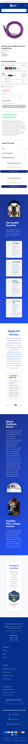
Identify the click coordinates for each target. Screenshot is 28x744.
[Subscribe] (21, 702)
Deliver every (8, 78)
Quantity (4, 93)
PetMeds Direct (8, 737)
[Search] (25, 10)
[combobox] (14, 10)
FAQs (5, 654)
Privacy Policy (7, 672)
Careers (5, 657)
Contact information (8, 740)
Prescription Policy (8, 675)
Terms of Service (7, 679)
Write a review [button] (14, 171)
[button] (2, 5)
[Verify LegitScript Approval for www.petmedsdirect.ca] (14, 596)
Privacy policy (15, 737)
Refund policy (15, 740)
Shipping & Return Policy (9, 669)
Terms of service (23, 737)
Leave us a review (9, 694)
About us (6, 650)
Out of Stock (14, 106)
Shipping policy (23, 740)
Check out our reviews (10, 692)
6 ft (4, 55)
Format (3, 52)
